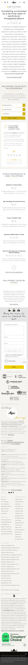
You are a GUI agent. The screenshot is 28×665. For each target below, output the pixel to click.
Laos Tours (18, 504)
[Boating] (9, 255)
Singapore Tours (19, 515)
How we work (4, 511)
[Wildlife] (20, 23)
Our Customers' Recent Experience (14, 442)
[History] (15, 188)
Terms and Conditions (6, 531)
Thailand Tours (19, 508)
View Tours (12, 118)
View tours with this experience (13, 73)
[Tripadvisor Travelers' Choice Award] (22, 393)
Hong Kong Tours (19, 522)
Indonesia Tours (19, 511)
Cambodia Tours (19, 501)
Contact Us (4, 513)
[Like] (20, 163)
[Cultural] (12, 188)
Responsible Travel (6, 506)
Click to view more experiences (14, 272)
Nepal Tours (18, 534)
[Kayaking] (15, 255)
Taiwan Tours (18, 525)
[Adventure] (14, 23)
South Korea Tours (20, 529)
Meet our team (5, 508)
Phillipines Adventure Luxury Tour (14, 127)
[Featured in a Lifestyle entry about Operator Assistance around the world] (7, 393)
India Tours (18, 536)
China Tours (18, 520)
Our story (3, 499)
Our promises (4, 501)
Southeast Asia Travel (6, 533)
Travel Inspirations (6, 519)
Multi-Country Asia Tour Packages (10, 589)
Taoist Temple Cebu (14, 218)
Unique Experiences (6, 522)
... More (6, 148)
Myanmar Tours (19, 506)
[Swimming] (8, 23)
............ (3, 587)
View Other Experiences (13, 77)
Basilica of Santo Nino (14, 185)
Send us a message (16, 489)
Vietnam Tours (19, 499)
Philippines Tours (19, 518)
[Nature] (11, 23)
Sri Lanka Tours (19, 539)
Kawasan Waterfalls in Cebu (14, 234)
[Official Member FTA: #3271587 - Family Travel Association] (20, 376)
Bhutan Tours (18, 532)
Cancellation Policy (6, 529)
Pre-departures (5, 524)
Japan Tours (18, 527)
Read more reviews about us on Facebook (12, 630)
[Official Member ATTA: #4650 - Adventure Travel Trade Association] (14, 382)
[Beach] (17, 23)
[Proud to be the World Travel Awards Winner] (14, 398)
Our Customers (5, 504)
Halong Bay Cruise (8, 610)
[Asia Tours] (14, 2)
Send (14, 367)
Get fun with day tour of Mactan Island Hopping (14, 251)
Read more (11, 434)
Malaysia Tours (19, 513)
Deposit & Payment (6, 526)
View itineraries (14, 304)
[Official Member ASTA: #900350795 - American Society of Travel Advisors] (7, 376)
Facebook (10, 440)
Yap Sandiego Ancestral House (14, 201)
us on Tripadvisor (15, 443)
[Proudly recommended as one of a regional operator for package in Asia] (14, 387)
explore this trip (12, 162)
